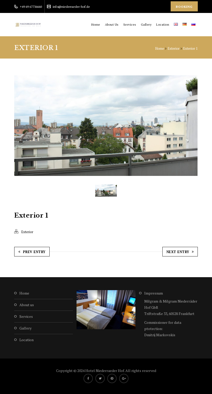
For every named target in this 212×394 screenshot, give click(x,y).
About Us (112, 24)
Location (162, 24)
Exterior (174, 48)
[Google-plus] (123, 378)
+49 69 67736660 (30, 7)
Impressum (153, 293)
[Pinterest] (112, 378)
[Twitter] (100, 378)
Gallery (146, 24)
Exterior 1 (190, 48)
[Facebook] (88, 378)
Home (95, 24)
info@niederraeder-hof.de (71, 7)
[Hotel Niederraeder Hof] (28, 24)
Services (129, 24)
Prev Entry (34, 251)
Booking (184, 7)
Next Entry (177, 251)
